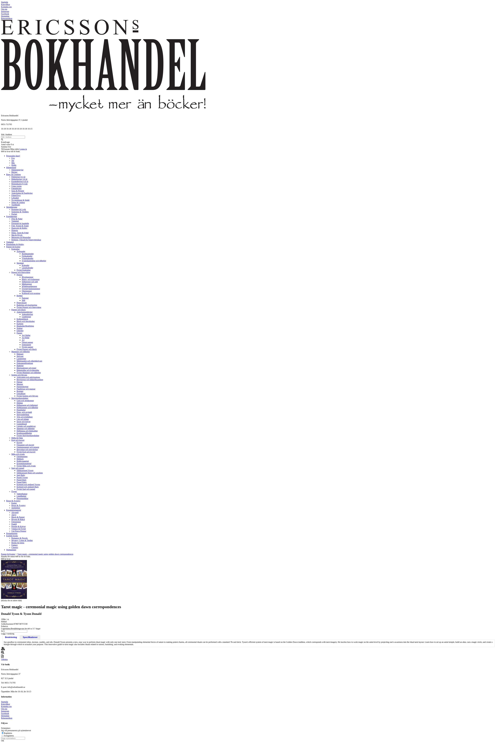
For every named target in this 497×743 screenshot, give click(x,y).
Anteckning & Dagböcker (22, 193)
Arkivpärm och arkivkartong (28, 377)
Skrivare (20, 356)
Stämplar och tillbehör (26, 428)
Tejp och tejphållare (25, 417)
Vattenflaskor (22, 494)
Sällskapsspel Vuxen (25, 470)
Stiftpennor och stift (30, 282)
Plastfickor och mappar (26, 389)
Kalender (25, 265)
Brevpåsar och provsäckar (27, 449)
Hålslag (20, 403)
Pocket (14, 214)
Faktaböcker (16, 188)
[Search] (2, 140)
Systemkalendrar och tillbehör (34, 261)
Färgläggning (22, 456)
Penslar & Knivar (18, 526)
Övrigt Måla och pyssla (26, 466)
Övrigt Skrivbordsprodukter (28, 435)
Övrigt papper (27, 347)
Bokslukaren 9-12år (19, 184)
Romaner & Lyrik (18, 209)
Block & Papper (18, 517)
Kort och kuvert (17, 440)
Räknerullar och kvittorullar (28, 370)
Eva (13, 158)
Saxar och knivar (23, 421)
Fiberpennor (27, 291)
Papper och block (18, 310)
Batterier (20, 366)
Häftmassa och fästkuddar (27, 431)
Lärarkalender (27, 268)
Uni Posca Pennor (18, 531)
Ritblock (20, 459)
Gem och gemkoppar (25, 400)
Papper (19, 333)
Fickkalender (27, 256)
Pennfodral (21, 410)
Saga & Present (17, 191)
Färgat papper (27, 342)
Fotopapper (26, 345)
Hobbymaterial (23, 461)
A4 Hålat (25, 338)
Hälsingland (11, 167)
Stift (23, 300)
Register (20, 391)
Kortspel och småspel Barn (28, 487)
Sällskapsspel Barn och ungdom (30, 473)
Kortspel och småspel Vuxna (28, 484)
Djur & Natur (16, 219)
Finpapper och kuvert (25, 445)
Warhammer (11, 550)
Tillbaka (4, 659)
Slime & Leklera (18, 202)
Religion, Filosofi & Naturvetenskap (26, 240)
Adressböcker (27, 314)
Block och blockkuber (26, 321)
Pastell (14, 524)
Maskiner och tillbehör (20, 352)
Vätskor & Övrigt (18, 529)
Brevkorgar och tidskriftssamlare (30, 379)
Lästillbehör (21, 496)
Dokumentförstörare (25, 363)
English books (12, 536)
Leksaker (15, 198)
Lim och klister (23, 419)
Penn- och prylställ (24, 412)
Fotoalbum (21, 393)
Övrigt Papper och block (27, 349)
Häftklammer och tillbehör (27, 407)
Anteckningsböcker (24, 312)
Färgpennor (16, 522)
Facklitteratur (11, 216)
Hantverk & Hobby (19, 228)
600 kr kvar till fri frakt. (10, 151)
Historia (14, 230)
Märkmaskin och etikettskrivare (29, 361)
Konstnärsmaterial (24, 463)
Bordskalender (28, 254)
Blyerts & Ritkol (18, 519)
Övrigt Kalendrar (24, 270)
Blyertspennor (27, 277)
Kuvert (19, 442)
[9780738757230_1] (14, 579)
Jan (12, 160)
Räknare (20, 354)
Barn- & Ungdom (13, 174)
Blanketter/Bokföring (25, 326)
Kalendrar (15, 249)
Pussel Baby (22, 482)
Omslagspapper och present (28, 447)
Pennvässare (22, 303)
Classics (14, 547)
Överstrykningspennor (31, 289)
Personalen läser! (13, 156)
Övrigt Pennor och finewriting (29, 307)
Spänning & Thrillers (20, 212)
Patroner (25, 298)
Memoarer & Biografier (21, 237)
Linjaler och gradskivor (26, 426)
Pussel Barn (21, 480)
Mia (13, 163)
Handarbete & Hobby (15, 244)
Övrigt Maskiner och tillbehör (29, 372)
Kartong (20, 324)
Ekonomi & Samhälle (20, 223)
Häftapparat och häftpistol (27, 405)
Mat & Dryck (16, 235)
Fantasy (14, 545)
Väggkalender (27, 258)
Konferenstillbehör (24, 433)
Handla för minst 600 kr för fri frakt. (16, 557)
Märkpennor (27, 284)
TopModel (15, 205)
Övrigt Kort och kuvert (26, 452)
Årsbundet (21, 251)
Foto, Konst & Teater (20, 226)
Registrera (8, 733)
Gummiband (22, 424)
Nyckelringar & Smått (20, 200)
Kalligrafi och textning (31, 293)
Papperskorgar (22, 386)
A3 (23, 340)
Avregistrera (9, 736)
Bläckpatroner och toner (26, 368)
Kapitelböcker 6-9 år (19, 181)
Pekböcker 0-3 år (18, 177)
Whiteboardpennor (29, 286)
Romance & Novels (19, 538)
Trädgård (15, 221)
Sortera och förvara (19, 375)
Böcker (14, 172)
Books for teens (17, 543)
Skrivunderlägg (23, 414)
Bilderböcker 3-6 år (19, 179)
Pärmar (19, 382)
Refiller (20, 296)
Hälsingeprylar (17, 170)
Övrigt (14, 491)
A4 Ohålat (26, 335)
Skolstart (20, 263)
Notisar (20, 328)
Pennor (19, 275)
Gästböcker (26, 317)
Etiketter (20, 331)
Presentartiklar (22, 498)
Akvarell (15, 512)
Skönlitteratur (11, 207)
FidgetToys (16, 195)
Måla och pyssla (18, 454)
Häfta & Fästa (17, 438)
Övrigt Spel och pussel (26, 489)
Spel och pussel (17, 468)
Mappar (20, 384)
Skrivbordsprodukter (19, 398)
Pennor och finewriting (20, 272)
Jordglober (15, 508)
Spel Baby (21, 475)
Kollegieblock (22, 319)
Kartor (14, 503)
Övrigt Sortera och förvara (27, 396)
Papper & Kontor (13, 247)
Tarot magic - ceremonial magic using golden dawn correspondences (45, 554)
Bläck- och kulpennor (30, 279)
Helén (13, 165)
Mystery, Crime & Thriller (22, 540)
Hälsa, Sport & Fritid (19, 233)
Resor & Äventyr (13, 501)
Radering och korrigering (27, 305)
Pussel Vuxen (22, 477)
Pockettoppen (11, 533)
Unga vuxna (16, 186)
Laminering (21, 359)
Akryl (13, 515)
